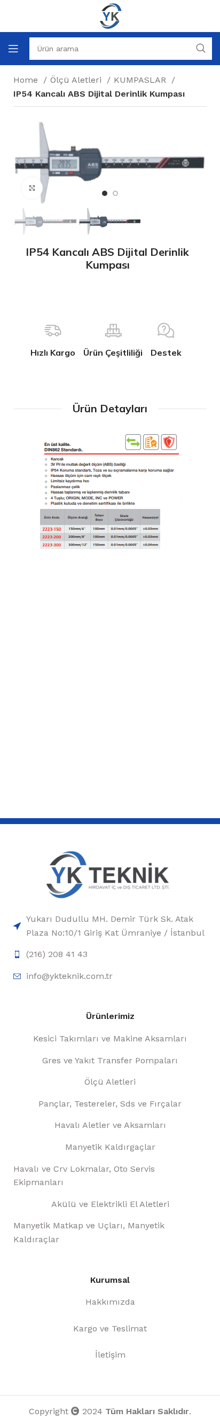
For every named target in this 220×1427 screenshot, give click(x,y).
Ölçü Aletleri (77, 80)
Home (27, 80)
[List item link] (110, 925)
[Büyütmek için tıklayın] (32, 188)
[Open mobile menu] (13, 48)
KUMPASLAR (141, 80)
